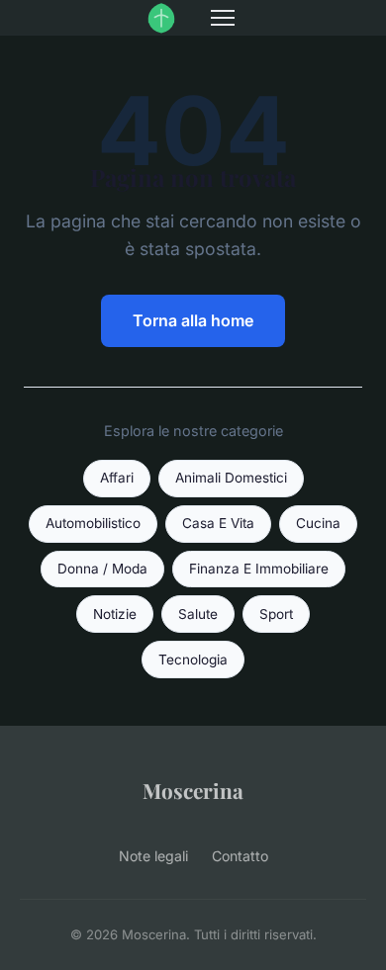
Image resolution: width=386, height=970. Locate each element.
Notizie (115, 614)
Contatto (240, 855)
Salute (198, 614)
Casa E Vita (218, 523)
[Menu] (222, 18)
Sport (276, 614)
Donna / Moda (102, 568)
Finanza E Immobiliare (259, 568)
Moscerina (193, 790)
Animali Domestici (231, 477)
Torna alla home (193, 320)
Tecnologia (193, 659)
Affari (117, 477)
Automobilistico (93, 523)
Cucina (318, 523)
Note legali (153, 855)
